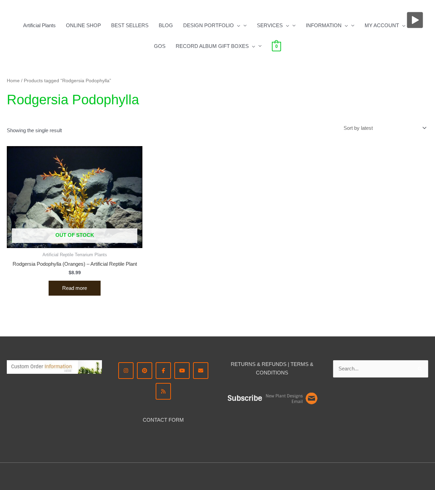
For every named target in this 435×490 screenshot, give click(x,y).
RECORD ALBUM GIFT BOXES (212, 46)
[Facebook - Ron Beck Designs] (163, 370)
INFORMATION (324, 25)
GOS (160, 46)
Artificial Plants (39, 25)
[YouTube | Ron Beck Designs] (182, 370)
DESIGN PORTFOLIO (208, 25)
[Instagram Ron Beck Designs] (126, 370)
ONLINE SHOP (83, 25)
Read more (74, 288)
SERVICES (270, 25)
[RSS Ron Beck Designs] (163, 391)
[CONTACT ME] (200, 370)
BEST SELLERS (130, 25)
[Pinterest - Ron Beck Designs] (144, 370)
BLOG (166, 25)
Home (13, 80)
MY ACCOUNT (382, 25)
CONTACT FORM (163, 420)
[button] (237, 25)
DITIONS (277, 372)
